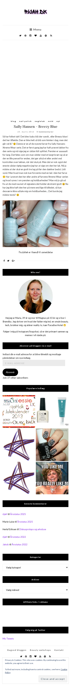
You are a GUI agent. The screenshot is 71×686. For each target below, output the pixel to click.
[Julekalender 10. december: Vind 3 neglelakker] (19, 411)
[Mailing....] (19, 478)
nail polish (25, 121)
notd (50, 121)
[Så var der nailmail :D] (19, 444)
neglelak (40, 121)
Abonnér (10, 372)
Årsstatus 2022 (18, 536)
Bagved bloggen (17, 650)
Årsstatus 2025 (18, 514)
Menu (37, 29)
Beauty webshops (40, 650)
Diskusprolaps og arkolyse (32, 529)
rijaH (5, 514)
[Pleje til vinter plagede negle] (52, 411)
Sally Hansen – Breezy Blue (35, 126)
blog (13, 121)
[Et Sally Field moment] (52, 478)
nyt (58, 121)
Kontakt (59, 650)
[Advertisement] (35, 77)
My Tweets (8, 638)
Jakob (6, 544)
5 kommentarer (45, 132)
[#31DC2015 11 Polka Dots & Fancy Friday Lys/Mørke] (52, 444)
